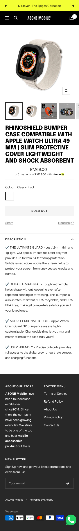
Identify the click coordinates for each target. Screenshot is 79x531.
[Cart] (71, 18)
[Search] (16, 18)
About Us (50, 409)
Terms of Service (55, 394)
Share (9, 223)
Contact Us (51, 425)
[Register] (67, 483)
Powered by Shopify (41, 499)
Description (15, 239)
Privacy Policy (53, 417)
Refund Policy (53, 401)
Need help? (66, 223)
